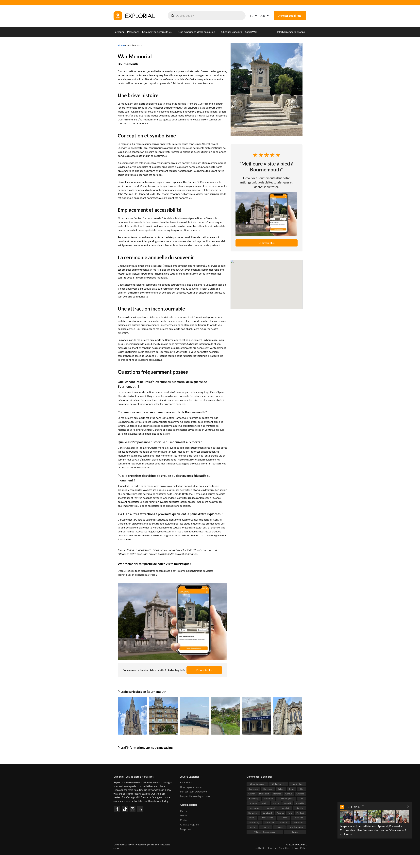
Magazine (185, 829)
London (264, 803)
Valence (283, 822)
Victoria (265, 827)
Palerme (280, 813)
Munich (299, 808)
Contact (184, 820)
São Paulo (269, 822)
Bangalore (253, 789)
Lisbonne (253, 803)
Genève (288, 793)
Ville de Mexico (296, 827)
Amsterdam (297, 784)
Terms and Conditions (279, 848)
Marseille (300, 803)
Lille (301, 798)
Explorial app (187, 782)
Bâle (301, 789)
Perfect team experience (193, 791)
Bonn (291, 789)
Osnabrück (267, 813)
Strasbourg (254, 822)
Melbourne (254, 808)
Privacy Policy (299, 848)
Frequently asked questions (195, 796)
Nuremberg (253, 813)
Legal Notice (259, 848)
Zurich (295, 832)
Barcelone (267, 789)
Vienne (279, 827)
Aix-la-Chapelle (278, 784)
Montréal (271, 808)
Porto (251, 817)
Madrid (276, 803)
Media (183, 815)
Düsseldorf (264, 793)
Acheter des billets (289, 15)
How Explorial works (191, 787)
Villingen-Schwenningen (264, 832)
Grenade (300, 793)
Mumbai (285, 808)
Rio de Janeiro (267, 817)
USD (262, 15)
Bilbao (281, 789)
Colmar (251, 793)
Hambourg (253, 798)
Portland (300, 813)
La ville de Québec (286, 798)
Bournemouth (128, 64)
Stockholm (298, 817)
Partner (184, 810)
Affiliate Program (189, 824)
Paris (290, 813)
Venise (252, 827)
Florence (277, 793)
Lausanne (268, 798)
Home (121, 45)
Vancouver (298, 822)
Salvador (283, 817)
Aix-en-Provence (257, 784)
